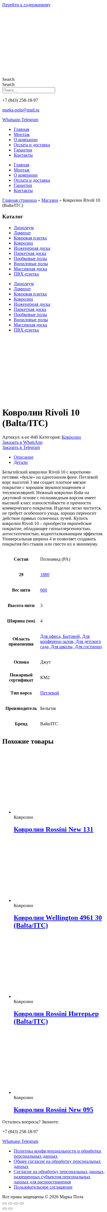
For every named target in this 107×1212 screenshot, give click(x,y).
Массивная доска (30, 268)
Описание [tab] (23, 457)
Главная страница (19, 200)
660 (43, 590)
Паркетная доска (30, 253)
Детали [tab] (21, 462)
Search (8, 79)
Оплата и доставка (32, 144)
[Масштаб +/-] (4, 1203)
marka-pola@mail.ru (20, 109)
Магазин (49, 200)
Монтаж (22, 134)
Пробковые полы (30, 258)
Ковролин (23, 243)
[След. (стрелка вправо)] (10, 1208)
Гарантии (23, 149)
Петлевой (49, 692)
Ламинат (22, 232)
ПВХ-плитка (26, 273)
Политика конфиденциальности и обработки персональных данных (57, 1154)
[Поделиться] (16, 1203)
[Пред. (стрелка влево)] (4, 1208)
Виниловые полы (31, 263)
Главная (21, 129)
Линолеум (24, 227)
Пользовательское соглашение (43, 1187)
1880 (44, 574)
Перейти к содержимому (26, 4)
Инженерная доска (32, 248)
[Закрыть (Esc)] (21, 1203)
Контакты (23, 155)
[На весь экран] (10, 1203)
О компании (26, 139)
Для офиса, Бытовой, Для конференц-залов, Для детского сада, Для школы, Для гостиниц (71, 641)
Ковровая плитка (30, 237)
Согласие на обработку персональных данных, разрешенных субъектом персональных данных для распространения (59, 1176)
